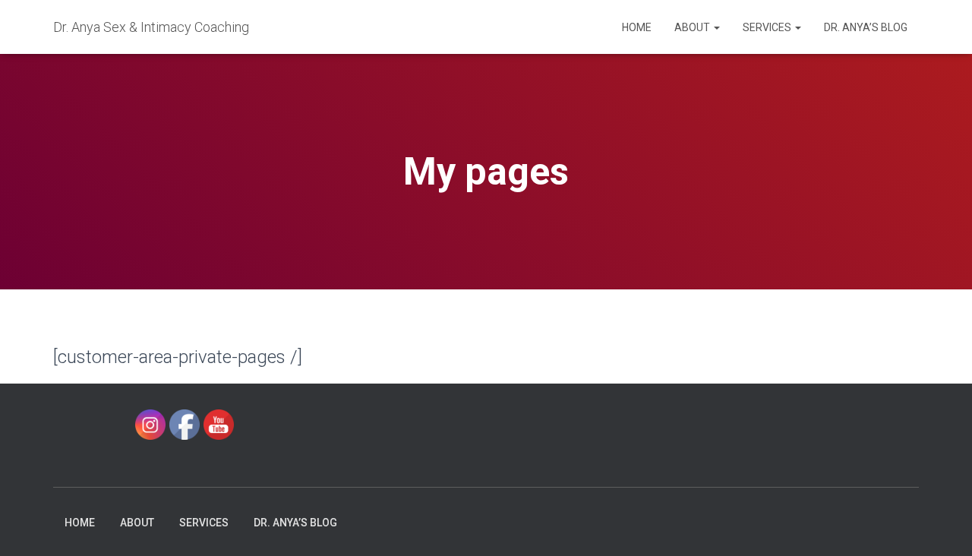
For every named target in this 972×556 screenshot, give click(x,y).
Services (768, 27)
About (693, 27)
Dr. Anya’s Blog (865, 27)
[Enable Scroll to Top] (942, 526)
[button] (716, 27)
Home (637, 27)
